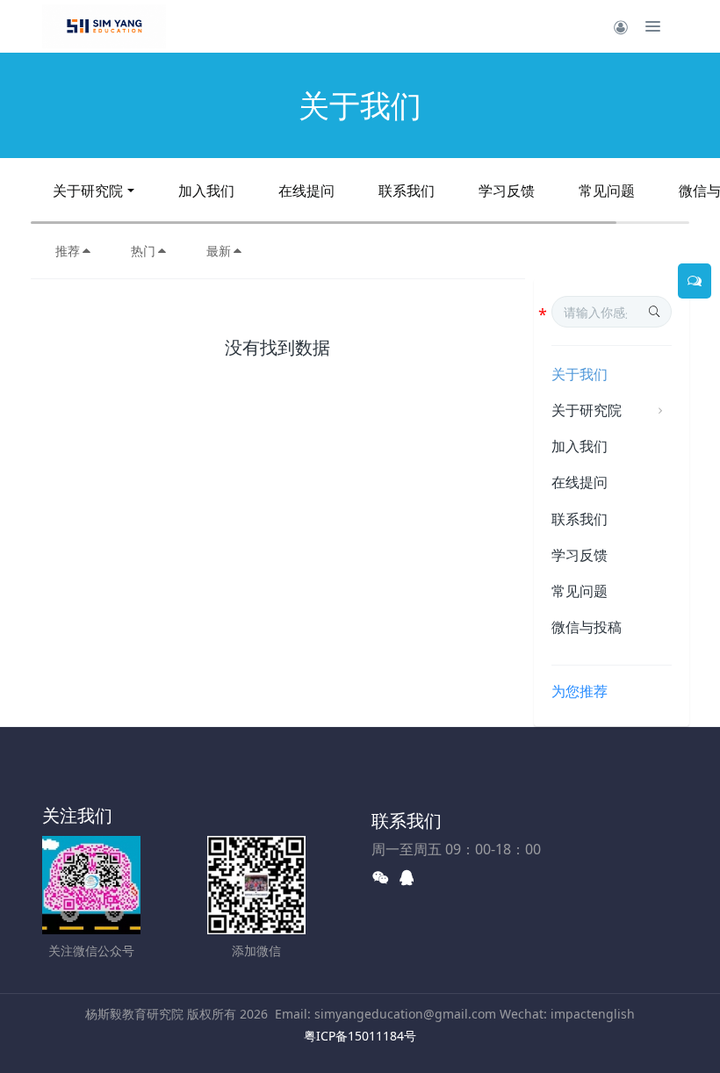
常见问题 (607, 190)
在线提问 (306, 190)
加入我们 (206, 190)
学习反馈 (507, 190)
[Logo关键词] (104, 26)
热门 (143, 250)
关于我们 (579, 374)
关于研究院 (88, 190)
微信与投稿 (586, 627)
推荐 (67, 250)
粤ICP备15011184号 (360, 1035)
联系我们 (406, 190)
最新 (218, 250)
